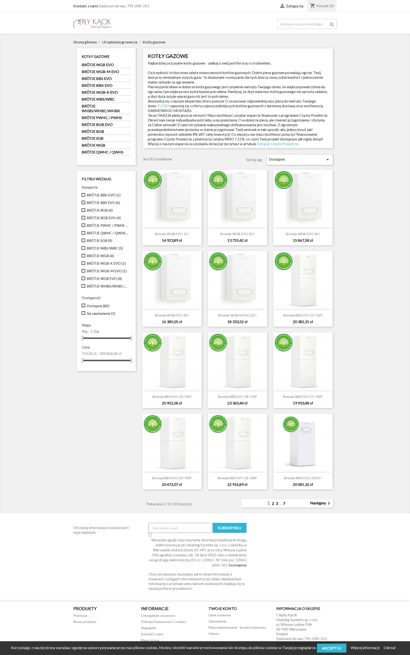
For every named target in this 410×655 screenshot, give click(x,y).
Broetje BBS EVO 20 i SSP (172, 397)
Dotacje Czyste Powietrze (277, 144)
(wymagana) (198, 552)
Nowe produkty (84, 622)
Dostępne (98, 306)
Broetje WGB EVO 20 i (237, 234)
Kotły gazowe (96, 56)
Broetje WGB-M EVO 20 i (237, 315)
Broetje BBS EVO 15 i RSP (302, 397)
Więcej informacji (365, 647)
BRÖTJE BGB (93, 131)
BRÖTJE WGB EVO (98, 64)
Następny (321, 503)
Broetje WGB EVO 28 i (303, 234)
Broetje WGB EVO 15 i (172, 234)
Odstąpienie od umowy (158, 615)
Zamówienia (217, 621)
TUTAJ (162, 106)
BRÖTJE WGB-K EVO (100, 92)
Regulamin (148, 628)
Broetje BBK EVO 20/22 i (303, 478)
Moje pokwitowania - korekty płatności (237, 627)
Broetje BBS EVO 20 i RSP (171, 478)
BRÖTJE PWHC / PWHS (102, 117)
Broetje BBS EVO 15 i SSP (303, 315)
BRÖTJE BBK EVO (97, 85)
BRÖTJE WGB (93, 145)
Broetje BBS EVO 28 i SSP (237, 397)
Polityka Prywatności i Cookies (163, 622)
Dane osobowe (220, 615)
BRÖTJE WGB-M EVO (100, 71)
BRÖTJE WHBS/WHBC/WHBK (101, 108)
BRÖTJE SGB (92, 138)
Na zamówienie (101, 313)
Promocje (80, 615)
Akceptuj (331, 648)
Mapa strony (150, 640)
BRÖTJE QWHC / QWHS (102, 152)
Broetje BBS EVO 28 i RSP (237, 478)
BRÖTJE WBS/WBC (98, 99)
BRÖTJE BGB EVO (97, 124)
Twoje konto (223, 608)
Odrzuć (390, 647)
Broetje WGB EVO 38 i (172, 315)
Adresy (214, 634)
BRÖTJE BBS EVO (97, 78)
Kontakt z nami (85, 6)
